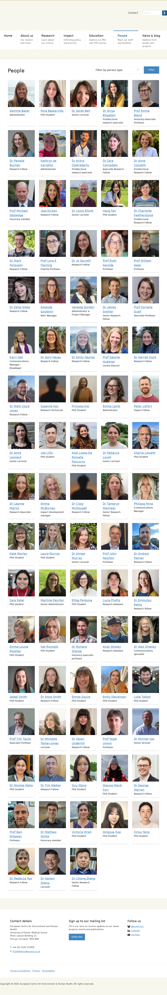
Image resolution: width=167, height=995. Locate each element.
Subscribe (76, 936)
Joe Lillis (47, 453)
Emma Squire (81, 697)
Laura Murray (50, 554)
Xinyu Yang (141, 832)
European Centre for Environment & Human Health (33, 14)
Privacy (36, 970)
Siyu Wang (79, 785)
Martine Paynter (52, 600)
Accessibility (48, 970)
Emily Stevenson (114, 697)
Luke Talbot (142, 697)
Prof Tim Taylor (20, 739)
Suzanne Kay (50, 406)
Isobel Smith (18, 697)
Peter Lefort (143, 406)
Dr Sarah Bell (81, 111)
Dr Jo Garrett (81, 261)
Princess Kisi (80, 406)
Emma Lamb (111, 406)
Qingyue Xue (112, 832)
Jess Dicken (49, 211)
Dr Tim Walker (51, 785)
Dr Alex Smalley (145, 647)
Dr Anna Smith (51, 697)
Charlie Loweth (144, 453)
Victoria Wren (81, 832)
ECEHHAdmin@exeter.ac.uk (26, 951)
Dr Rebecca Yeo (21, 878)
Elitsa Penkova (82, 600)
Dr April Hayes (51, 357)
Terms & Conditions (20, 970)
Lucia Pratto (111, 600)
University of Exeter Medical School (91, 16)
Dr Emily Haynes (83, 357)
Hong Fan (109, 211)
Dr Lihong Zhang (83, 878)
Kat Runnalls (49, 647)
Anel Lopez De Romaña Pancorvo (82, 457)
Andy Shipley (112, 647)
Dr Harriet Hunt (145, 357)
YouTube (135, 934)
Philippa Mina (143, 504)
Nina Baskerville (52, 111)
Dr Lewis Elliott (82, 211)
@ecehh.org (137, 926)
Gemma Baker (20, 111)
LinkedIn (135, 930)
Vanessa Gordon (83, 307)
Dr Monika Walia (21, 785)
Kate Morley (18, 554)
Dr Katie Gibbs (20, 307)
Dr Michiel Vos (144, 739)
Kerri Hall (16, 357)
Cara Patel (17, 600)
